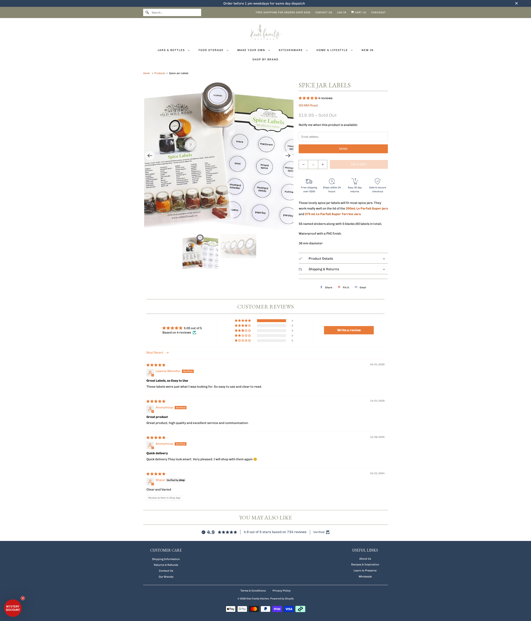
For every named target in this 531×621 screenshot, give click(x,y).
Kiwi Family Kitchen (257, 598)
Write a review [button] (349, 330)
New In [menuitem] (368, 50)
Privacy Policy (282, 590)
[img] (155, 365)
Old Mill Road (308, 105)
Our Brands (166, 576)
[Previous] (149, 155)
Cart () (360, 12)
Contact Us (166, 570)
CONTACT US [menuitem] (323, 12)
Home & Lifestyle (333, 50)
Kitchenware (291, 50)
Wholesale (365, 576)
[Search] (147, 12)
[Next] (287, 155)
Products (160, 73)
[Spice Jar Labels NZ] (219, 155)
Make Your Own (251, 50)
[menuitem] (173, 50)
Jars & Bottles (171, 50)
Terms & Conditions (253, 590)
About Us (365, 558)
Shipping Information (166, 559)
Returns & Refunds (166, 564)
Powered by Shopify (282, 598)
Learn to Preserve (365, 570)
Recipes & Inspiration (365, 564)
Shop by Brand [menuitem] (265, 59)
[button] (308, 98)
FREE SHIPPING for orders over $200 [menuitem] (283, 12)
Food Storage (212, 50)
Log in (341, 12)
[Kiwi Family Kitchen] (265, 32)
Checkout (378, 12)
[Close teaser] (23, 598)
